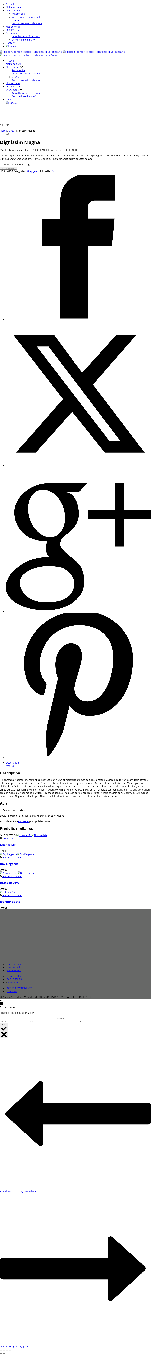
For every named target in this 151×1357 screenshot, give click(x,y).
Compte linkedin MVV (24, 39)
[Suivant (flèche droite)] (4, 1353)
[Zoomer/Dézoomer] (1, 1350)
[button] (11, 857)
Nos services (13, 26)
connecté (23, 821)
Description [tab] (12, 762)
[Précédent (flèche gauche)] (1, 1353)
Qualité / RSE (13, 30)
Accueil (10, 4)
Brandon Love (9, 882)
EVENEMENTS (14, 979)
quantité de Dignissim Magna (16, 164)
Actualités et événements (26, 36)
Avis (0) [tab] (10, 766)
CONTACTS (12, 982)
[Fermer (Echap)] (10, 1350)
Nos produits (13, 10)
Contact (10, 43)
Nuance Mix (8, 845)
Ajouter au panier (8, 168)
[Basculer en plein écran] (4, 1350)
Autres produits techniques (27, 23)
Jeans (37, 171)
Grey (11, 130)
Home (3, 130)
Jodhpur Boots (10, 901)
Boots (55, 171)
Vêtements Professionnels (26, 17)
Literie (15, 20)
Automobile (18, 13)
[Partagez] (7, 1350)
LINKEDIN (12, 991)
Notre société (13, 7)
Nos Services (14, 970)
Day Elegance (9, 864)
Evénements (13, 33)
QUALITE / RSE (14, 976)
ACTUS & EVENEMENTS (19, 988)
